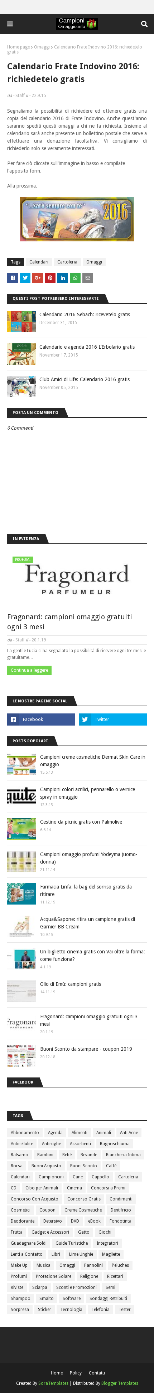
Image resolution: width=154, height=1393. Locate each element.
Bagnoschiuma (115, 1143)
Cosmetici (20, 1210)
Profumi (19, 1276)
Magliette (111, 1254)
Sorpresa (20, 1309)
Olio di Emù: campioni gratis (70, 984)
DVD (75, 1221)
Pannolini (93, 1265)
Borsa (17, 1165)
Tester (125, 1309)
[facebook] (41, 719)
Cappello (100, 1176)
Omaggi (42, 47)
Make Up (19, 1265)
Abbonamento (25, 1132)
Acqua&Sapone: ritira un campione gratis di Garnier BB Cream (87, 922)
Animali (103, 1132)
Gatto (84, 1232)
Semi (110, 1287)
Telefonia (100, 1309)
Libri (56, 1254)
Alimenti (79, 1132)
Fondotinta (120, 1221)
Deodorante (22, 1221)
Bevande (89, 1154)
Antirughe (51, 1143)
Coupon (47, 1210)
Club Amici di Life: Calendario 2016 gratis (84, 379)
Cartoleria (67, 262)
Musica (43, 1265)
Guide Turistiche (72, 1243)
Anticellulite (22, 1143)
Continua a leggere (29, 670)
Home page (18, 47)
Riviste (17, 1287)
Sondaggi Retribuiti (108, 1298)
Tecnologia (71, 1309)
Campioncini (51, 1176)
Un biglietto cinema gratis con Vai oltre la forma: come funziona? (92, 955)
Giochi (104, 1232)
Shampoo (20, 1298)
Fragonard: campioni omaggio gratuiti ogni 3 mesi (69, 622)
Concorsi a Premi (108, 1187)
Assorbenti (80, 1143)
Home (57, 1373)
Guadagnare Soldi (29, 1243)
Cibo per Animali (41, 1187)
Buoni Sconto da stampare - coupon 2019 (86, 1049)
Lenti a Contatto (27, 1254)
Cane (78, 1176)
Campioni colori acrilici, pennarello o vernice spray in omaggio (87, 793)
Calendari (38, 262)
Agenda (55, 1132)
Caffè (111, 1165)
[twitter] (113, 719)
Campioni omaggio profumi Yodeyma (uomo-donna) (89, 858)
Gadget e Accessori (50, 1232)
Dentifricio (121, 1210)
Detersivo (52, 1221)
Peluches (120, 1265)
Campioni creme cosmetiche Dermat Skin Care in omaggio (92, 760)
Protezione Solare (53, 1276)
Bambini (45, 1154)
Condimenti (121, 1199)
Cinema (74, 1187)
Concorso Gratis (84, 1199)
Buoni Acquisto (46, 1165)
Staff (20, 95)
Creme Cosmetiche (83, 1210)
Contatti (97, 1373)
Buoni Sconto (83, 1165)
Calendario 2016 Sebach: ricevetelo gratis (84, 314)
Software (72, 1298)
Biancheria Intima (123, 1154)
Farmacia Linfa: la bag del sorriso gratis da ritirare (86, 890)
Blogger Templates (119, 1383)
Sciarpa (39, 1287)
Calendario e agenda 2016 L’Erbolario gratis (87, 347)
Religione (89, 1276)
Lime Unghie (81, 1254)
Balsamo (19, 1154)
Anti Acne (129, 1132)
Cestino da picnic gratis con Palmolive (81, 822)
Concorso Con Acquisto (34, 1199)
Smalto (46, 1298)
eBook (94, 1221)
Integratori (107, 1243)
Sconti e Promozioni (76, 1287)
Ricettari (115, 1276)
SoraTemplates (53, 1383)
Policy (76, 1373)
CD (13, 1187)
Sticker (44, 1309)
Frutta (17, 1232)
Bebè (67, 1154)
